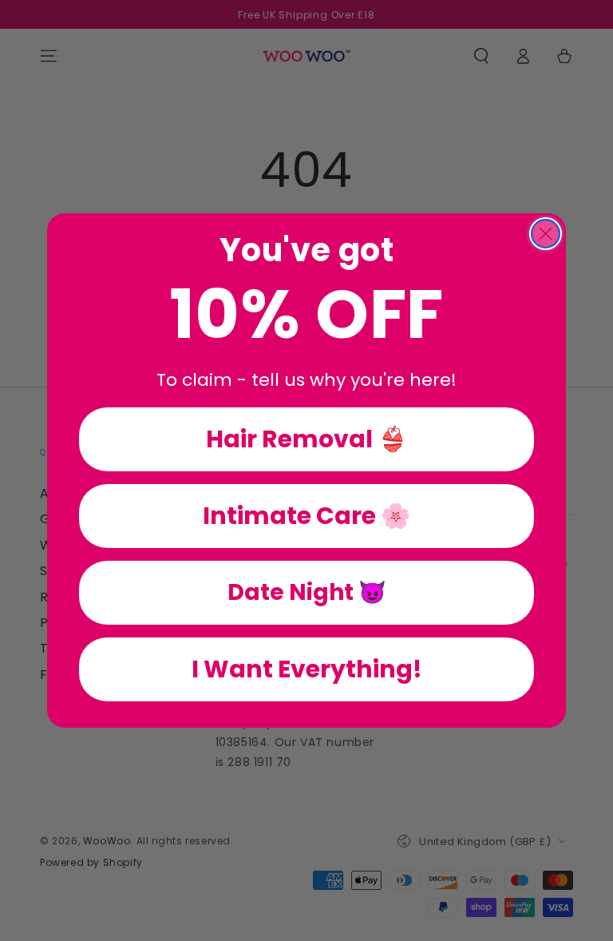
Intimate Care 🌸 (306, 515)
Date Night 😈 (306, 592)
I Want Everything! (307, 669)
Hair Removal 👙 (306, 439)
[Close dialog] (546, 234)
